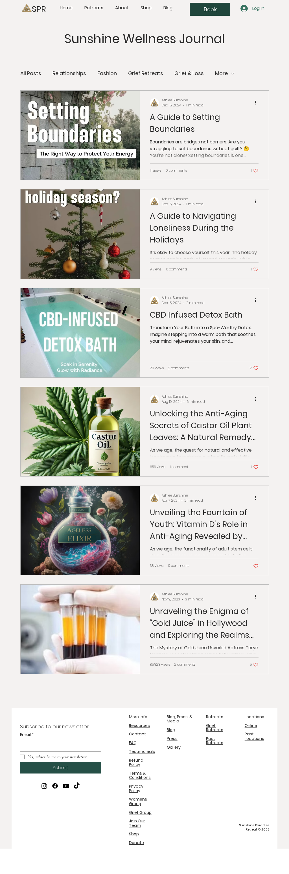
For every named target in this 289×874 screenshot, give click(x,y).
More (221, 73)
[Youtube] (66, 786)
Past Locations (254, 736)
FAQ (133, 743)
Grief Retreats (145, 73)
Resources (139, 725)
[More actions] (257, 102)
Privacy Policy (136, 788)
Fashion (107, 73)
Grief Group (140, 812)
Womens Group (138, 801)
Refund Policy (136, 762)
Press (172, 738)
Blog (171, 730)
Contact (137, 734)
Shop (134, 834)
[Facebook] (55, 786)
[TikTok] (76, 786)
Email (27, 734)
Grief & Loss (189, 73)
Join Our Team (137, 823)
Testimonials (142, 751)
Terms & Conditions (140, 775)
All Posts (30, 73)
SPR (39, 9)
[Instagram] (44, 786)
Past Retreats (214, 741)
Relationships (69, 73)
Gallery (174, 747)
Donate (136, 842)
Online (251, 725)
